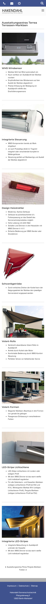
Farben (22, 569)
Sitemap (34, 585)
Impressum (11, 585)
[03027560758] (4, 4)
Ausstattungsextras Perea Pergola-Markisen (24, 567)
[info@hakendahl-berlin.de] (12, 4)
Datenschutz (24, 585)
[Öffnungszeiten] (19, 4)
